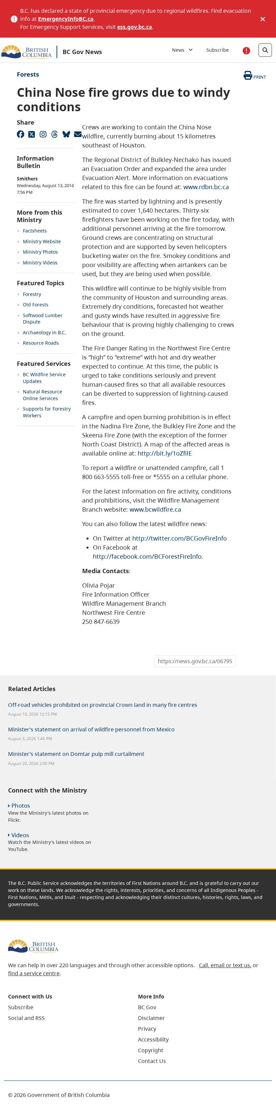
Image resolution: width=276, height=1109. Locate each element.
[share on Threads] (54, 134)
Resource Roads (41, 343)
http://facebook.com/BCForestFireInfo (147, 556)
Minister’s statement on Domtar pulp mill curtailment (76, 754)
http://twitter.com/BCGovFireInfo (179, 538)
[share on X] (31, 134)
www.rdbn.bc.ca (206, 187)
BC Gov (147, 1007)
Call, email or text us (224, 965)
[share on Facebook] (20, 134)
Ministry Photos (40, 252)
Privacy (147, 1028)
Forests (28, 74)
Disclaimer (151, 1018)
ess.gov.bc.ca (134, 27)
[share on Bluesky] (66, 134)
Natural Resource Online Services (42, 394)
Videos (20, 835)
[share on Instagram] (43, 134)
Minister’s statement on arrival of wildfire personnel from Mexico (91, 729)
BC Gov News (82, 52)
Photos (20, 805)
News (180, 50)
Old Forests (35, 304)
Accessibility (153, 1039)
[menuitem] (64, 1007)
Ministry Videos (40, 262)
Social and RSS (26, 1018)
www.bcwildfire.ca (155, 509)
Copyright (150, 1050)
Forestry (32, 294)
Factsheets (35, 230)
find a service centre (34, 973)
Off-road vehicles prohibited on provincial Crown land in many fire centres (102, 705)
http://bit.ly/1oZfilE (165, 453)
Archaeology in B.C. (44, 332)
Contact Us (152, 1061)
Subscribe (217, 50)
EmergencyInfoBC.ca (66, 19)
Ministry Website (42, 241)
